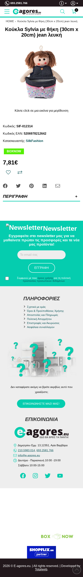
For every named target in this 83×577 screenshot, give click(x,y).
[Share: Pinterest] (32, 185)
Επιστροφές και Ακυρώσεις (43, 323)
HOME (10, 21)
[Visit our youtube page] (60, 477)
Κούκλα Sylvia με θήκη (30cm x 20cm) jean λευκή (47, 21)
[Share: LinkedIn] (45, 185)
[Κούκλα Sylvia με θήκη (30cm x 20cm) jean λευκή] (41, 73)
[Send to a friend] (57, 185)
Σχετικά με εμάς (36, 306)
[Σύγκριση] (19, 172)
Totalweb (41, 569)
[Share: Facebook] (5, 185)
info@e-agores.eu (29, 455)
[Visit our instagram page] (35, 477)
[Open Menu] (7, 11)
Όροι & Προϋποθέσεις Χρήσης (45, 310)
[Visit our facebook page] (23, 477)
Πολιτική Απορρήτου (39, 318)
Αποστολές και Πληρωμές (42, 314)
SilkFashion (34, 141)
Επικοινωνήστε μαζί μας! (41, 403)
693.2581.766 (18, 3)
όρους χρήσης (45, 278)
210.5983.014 (26, 450)
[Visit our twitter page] (48, 477)
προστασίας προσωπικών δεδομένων (44, 280)
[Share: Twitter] (18, 185)
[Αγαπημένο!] (8, 172)
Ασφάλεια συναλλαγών (40, 327)
